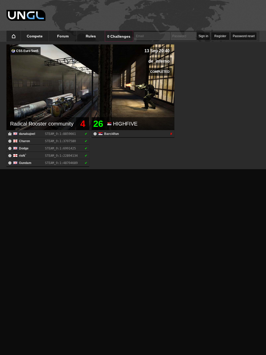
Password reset (244, 36)
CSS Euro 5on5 (26, 51)
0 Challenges (118, 36)
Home (13, 36)
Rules (91, 36)
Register (220, 36)
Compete (35, 36)
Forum (63, 36)
